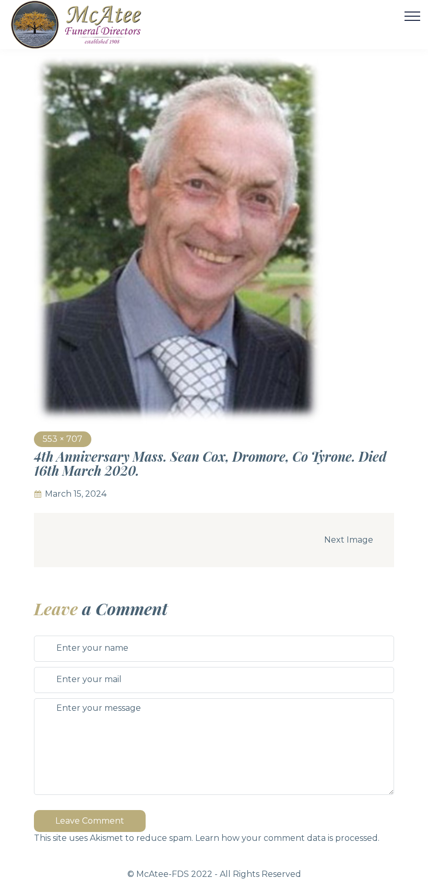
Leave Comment (89, 821)
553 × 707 (62, 439)
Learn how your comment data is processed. (287, 838)
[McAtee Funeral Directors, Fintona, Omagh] (89, 24)
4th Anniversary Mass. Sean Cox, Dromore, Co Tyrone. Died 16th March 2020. (210, 463)
